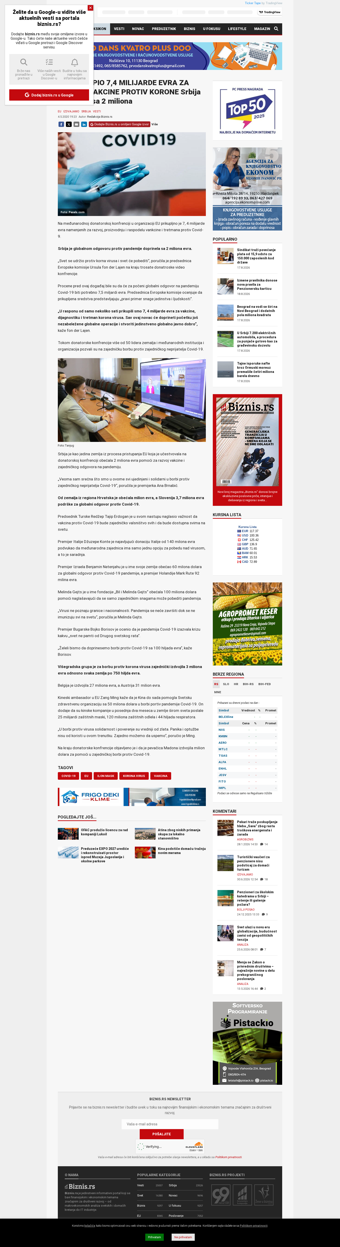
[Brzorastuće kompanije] (242, 1194)
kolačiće (89, 1225)
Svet (140, 1195)
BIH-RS (248, 684)
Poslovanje (176, 1215)
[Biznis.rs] (80, 1186)
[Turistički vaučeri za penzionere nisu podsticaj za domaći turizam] (225, 862)
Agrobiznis (245, 839)
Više (154, 124)
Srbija (86, 111)
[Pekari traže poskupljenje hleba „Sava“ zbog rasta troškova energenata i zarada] (225, 827)
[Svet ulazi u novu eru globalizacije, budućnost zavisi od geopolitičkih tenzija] (225, 933)
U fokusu (211, 29)
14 (266, 844)
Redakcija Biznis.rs (99, 116)
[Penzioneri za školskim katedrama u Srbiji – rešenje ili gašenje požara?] (225, 897)
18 (266, 879)
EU (59, 111)
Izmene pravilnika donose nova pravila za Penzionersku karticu (257, 285)
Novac (138, 29)
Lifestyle (237, 29)
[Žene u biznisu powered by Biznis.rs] (263, 1194)
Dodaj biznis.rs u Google (52, 95)
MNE (217, 692)
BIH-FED (264, 684)
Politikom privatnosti (228, 1157)
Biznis (189, 29)
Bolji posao (246, 909)
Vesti (119, 29)
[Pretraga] (276, 29)
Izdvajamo (71, 111)
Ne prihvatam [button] (183, 1237)
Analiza (242, 944)
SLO (226, 684)
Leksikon (97, 29)
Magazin (262, 29)
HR (236, 684)
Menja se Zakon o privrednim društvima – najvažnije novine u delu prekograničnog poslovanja (256, 970)
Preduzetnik (164, 29)
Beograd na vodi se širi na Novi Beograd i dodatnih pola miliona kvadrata (257, 311)
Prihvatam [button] (154, 1237)
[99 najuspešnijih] (220, 1194)
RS (216, 684)
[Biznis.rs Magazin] (247, 441)
